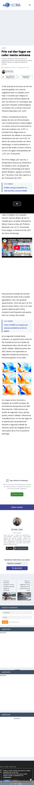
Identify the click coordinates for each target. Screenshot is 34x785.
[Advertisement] (17, 28)
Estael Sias (9, 71)
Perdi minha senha (14, 622)
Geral (3, 48)
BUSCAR (18, 568)
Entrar (5, 622)
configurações (7, 777)
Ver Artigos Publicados (22, 548)
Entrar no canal (18, 494)
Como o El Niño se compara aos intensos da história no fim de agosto (16, 328)
